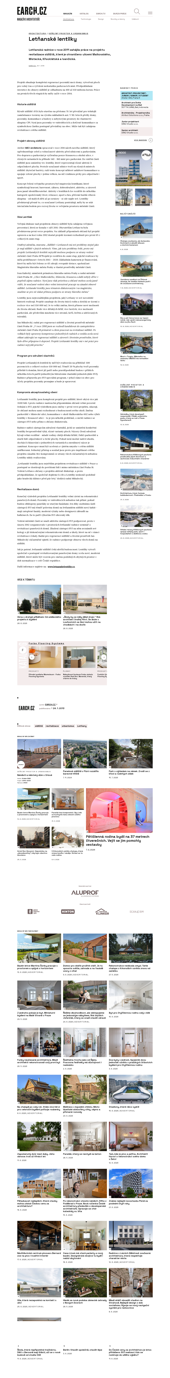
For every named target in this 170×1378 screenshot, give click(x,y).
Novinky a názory (118, 19)
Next (104, 657)
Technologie (86, 19)
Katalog (84, 13)
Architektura (68, 19)
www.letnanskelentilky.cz (61, 566)
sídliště (39, 726)
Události (135, 19)
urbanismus (68, 726)
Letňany (81, 726)
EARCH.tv (100, 13)
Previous (32, 657)
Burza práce (119, 13)
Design (101, 19)
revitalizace (52, 726)
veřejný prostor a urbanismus (68, 33)
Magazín (67, 13)
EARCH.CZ (32, 66)
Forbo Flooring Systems (46, 643)
